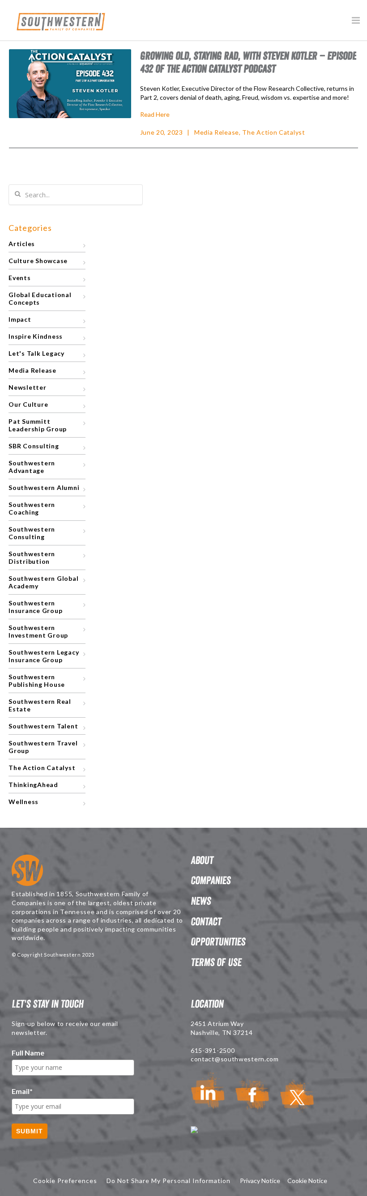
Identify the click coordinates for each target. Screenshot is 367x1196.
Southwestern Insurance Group (35, 606)
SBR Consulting (34, 446)
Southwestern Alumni (44, 487)
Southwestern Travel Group (43, 746)
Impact (20, 319)
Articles (22, 243)
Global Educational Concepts (40, 298)
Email (22, 1091)
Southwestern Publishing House (37, 680)
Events (20, 277)
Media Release (216, 132)
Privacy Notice (260, 1180)
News (201, 900)
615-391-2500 (213, 1050)
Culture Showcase (38, 260)
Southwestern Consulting (32, 533)
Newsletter (28, 387)
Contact (206, 921)
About (202, 860)
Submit (29, 1131)
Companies (210, 880)
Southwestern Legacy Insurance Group (44, 656)
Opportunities (218, 941)
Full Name (28, 1052)
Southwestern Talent (43, 726)
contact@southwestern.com (235, 1059)
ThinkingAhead (33, 784)
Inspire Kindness (36, 336)
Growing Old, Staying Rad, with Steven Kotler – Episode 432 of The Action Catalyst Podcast (248, 62)
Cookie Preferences (65, 1181)
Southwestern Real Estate (40, 705)
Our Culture (28, 404)
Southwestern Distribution (32, 557)
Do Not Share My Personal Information (168, 1181)
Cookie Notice (307, 1180)
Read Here (155, 114)
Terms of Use (216, 962)
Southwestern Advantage (32, 466)
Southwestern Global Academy (43, 582)
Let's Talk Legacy (36, 353)
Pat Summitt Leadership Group (38, 425)
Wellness (23, 801)
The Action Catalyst (273, 132)
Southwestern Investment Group (38, 631)
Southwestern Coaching (32, 508)
